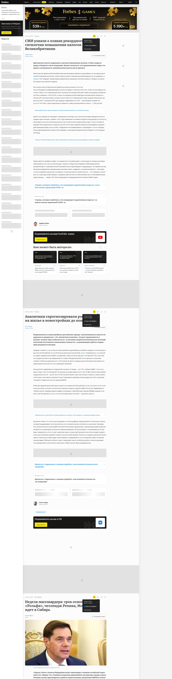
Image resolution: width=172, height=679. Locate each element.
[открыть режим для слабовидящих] (94, 36)
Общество (62, 250)
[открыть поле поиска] (136, 2)
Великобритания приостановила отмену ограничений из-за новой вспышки (62, 110)
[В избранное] (57, 195)
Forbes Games (39, 2)
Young (96, 2)
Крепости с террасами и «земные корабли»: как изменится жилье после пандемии (66, 450)
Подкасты (67, 2)
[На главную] (5, 2)
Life (80, 2)
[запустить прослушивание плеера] (97, 36)
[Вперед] (109, 199)
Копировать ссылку (99, 55)
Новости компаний (89, 250)
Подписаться (41, 224)
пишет (83, 337)
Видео (74, 2)
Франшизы (59, 2)
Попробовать (87, 49)
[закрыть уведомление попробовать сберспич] (97, 41)
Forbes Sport (38, 250)
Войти (130, 2)
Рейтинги (51, 2)
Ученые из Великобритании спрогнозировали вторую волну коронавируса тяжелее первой (67, 140)
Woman (85, 2)
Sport (91, 2)
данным (36, 103)
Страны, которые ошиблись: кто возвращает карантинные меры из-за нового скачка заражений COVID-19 (67, 171)
